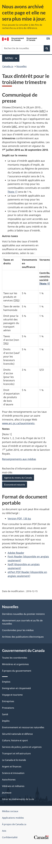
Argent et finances (11, 766)
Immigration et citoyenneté (16, 688)
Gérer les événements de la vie (18, 799)
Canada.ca (7, 66)
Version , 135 (19, 518)
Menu (12, 58)
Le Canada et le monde (14, 760)
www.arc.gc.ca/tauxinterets (18, 423)
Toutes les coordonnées (14, 657)
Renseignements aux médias (19, 459)
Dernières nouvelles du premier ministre (23, 614)
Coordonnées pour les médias (18, 630)
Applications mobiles (13, 817)
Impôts (6, 720)
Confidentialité (9, 837)
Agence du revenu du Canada (18, 477)
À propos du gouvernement (16, 670)
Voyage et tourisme (12, 694)
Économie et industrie (14, 484)
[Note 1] (12, 191)
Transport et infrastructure (16, 753)
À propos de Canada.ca (14, 824)
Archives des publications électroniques (23, 636)
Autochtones (9, 779)
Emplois (6, 681)
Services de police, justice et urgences (22, 746)
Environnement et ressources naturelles (23, 727)
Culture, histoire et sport (15, 740)
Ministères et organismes (15, 664)
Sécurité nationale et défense (17, 733)
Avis (4, 830)
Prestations (8, 707)
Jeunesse (6, 792)
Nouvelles (21, 66)
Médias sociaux (10, 811)
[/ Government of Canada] (19, 39)
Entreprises (8, 701)
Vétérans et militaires (13, 786)
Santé (5, 714)
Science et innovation (13, 773)
